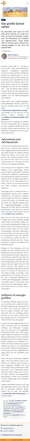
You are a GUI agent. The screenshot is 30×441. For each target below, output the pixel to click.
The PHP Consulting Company (18, 400)
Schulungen (6, 413)
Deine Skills (16, 415)
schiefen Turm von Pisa (13, 214)
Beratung (19, 411)
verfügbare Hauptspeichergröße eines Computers (15, 118)
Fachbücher (6, 410)
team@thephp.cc (8, 428)
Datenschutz (20, 440)
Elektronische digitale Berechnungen (15, 110)
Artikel (22, 410)
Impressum (14, 440)
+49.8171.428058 (8, 431)
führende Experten (13, 403)
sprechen (20, 407)
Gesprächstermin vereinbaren (12, 435)
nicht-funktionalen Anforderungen (14, 394)
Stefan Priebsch (13, 55)
